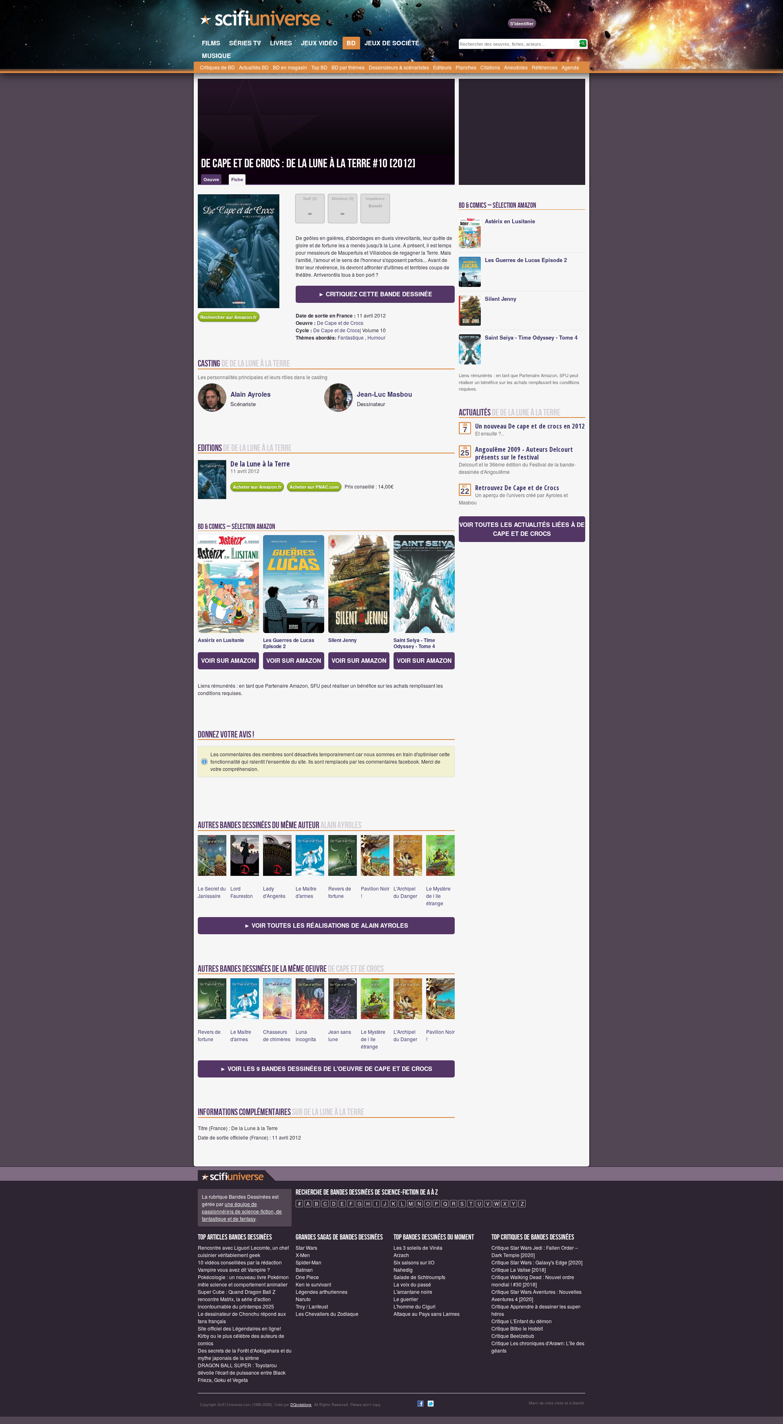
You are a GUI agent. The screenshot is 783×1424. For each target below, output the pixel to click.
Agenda (570, 67)
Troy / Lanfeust (312, 1306)
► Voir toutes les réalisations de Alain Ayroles (326, 925)
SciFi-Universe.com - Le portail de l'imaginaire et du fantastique (261, 20)
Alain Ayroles (250, 394)
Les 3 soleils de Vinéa (418, 1247)
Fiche (237, 179)
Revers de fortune (339, 892)
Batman (304, 1269)
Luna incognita (306, 1035)
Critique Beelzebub (512, 1335)
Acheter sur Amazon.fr (257, 487)
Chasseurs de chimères (276, 1035)
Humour (376, 337)
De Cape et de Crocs (340, 322)
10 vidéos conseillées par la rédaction (240, 1262)
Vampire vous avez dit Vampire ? (234, 1269)
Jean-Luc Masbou (384, 394)
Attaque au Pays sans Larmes (427, 1313)
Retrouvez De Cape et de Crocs (517, 487)
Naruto (303, 1298)
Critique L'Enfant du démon (521, 1320)
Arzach (401, 1254)
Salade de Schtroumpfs (419, 1276)
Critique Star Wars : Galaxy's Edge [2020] (536, 1262)
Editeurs (442, 67)
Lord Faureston (241, 892)
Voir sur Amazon (228, 660)
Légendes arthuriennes (321, 1291)
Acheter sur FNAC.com (314, 487)
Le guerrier (406, 1298)
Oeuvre (211, 179)
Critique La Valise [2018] (518, 1269)
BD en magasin (290, 67)
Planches (466, 67)
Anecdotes (516, 67)
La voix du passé (412, 1284)
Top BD (319, 67)
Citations (490, 67)
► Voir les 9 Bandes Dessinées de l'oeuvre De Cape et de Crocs (326, 1068)
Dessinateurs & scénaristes (399, 67)
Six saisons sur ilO (414, 1262)
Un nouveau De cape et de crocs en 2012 (530, 426)
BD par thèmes (348, 67)
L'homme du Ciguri (415, 1306)
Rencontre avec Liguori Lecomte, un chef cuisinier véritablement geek (243, 1251)
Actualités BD (254, 67)
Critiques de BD (217, 67)
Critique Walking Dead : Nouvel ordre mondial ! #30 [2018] (532, 1280)
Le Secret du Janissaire (212, 892)
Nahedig (403, 1269)
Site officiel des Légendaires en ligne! (239, 1328)
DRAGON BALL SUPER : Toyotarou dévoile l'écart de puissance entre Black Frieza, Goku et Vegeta (241, 1372)
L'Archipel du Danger (405, 892)
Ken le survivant (313, 1284)
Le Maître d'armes (306, 892)
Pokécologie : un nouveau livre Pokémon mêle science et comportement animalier (243, 1280)
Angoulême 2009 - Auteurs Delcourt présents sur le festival (524, 453)
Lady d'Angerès (274, 892)
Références (544, 67)
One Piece (307, 1276)
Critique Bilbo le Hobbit (517, 1328)
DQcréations (301, 1404)
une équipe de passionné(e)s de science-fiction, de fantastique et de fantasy (242, 1211)
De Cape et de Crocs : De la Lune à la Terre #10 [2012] (308, 163)
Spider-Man (308, 1262)
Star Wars (306, 1247)
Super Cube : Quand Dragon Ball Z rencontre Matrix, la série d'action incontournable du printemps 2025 (236, 1299)
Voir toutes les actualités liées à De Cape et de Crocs (522, 529)
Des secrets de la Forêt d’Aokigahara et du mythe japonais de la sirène (245, 1354)
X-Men (303, 1254)
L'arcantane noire (413, 1291)
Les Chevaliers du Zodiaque (327, 1313)
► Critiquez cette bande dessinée (375, 294)
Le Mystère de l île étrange (438, 895)
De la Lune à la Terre (260, 464)
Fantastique (351, 337)
